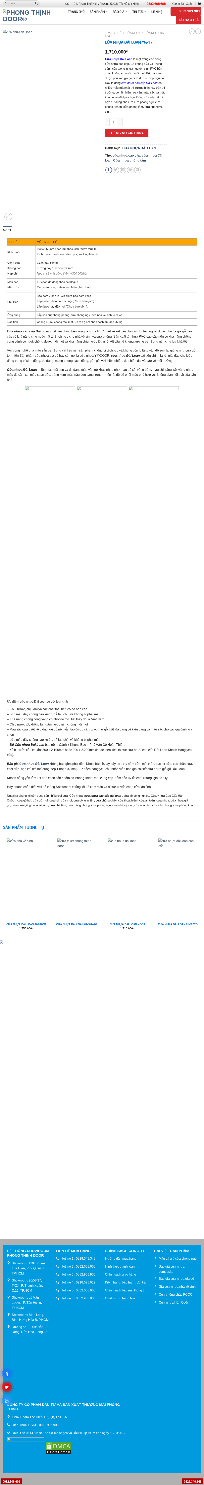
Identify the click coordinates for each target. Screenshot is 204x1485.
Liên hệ (156, 11)
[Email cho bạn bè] (123, 170)
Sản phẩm (97, 11)
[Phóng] (8, 216)
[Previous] (3, 887)
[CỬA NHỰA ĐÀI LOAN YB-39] (127, 877)
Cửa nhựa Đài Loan (34, 763)
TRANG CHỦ (76, 11)
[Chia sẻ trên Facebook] (108, 170)
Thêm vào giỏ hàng (126, 133)
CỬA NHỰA (133, 33)
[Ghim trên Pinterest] (130, 170)
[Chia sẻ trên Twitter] (116, 170)
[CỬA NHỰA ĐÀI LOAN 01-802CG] (177, 877)
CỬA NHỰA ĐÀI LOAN (139, 148)
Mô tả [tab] (7, 230)
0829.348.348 (192, 1481)
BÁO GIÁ (118, 11)
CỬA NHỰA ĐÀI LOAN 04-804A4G (76, 924)
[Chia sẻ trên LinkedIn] (137, 170)
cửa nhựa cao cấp (126, 155)
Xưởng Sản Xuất (182, 3)
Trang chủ (113, 33)
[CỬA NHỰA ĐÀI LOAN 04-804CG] (26, 877)
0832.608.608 (156, 3)
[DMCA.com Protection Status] (59, 1448)
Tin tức (137, 11)
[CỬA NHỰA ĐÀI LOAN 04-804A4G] (76, 877)
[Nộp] (37, 3)
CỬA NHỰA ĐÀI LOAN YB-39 (127, 924)
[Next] (201, 887)
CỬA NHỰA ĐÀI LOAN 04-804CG (26, 924)
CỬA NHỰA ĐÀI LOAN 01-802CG (178, 924)
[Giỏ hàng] (199, 3)
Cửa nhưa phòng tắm (129, 160)
